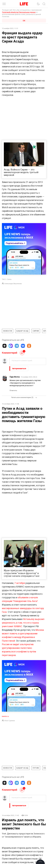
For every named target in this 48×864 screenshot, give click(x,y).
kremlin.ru (5, 716)
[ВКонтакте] (22, 345)
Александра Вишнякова (13, 283)
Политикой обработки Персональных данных (18, 12)
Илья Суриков (9, 720)
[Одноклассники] (29, 345)
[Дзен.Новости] (4, 345)
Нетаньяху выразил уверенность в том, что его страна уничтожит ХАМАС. (23, 622)
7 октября (19, 583)
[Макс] (10, 345)
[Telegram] (16, 345)
